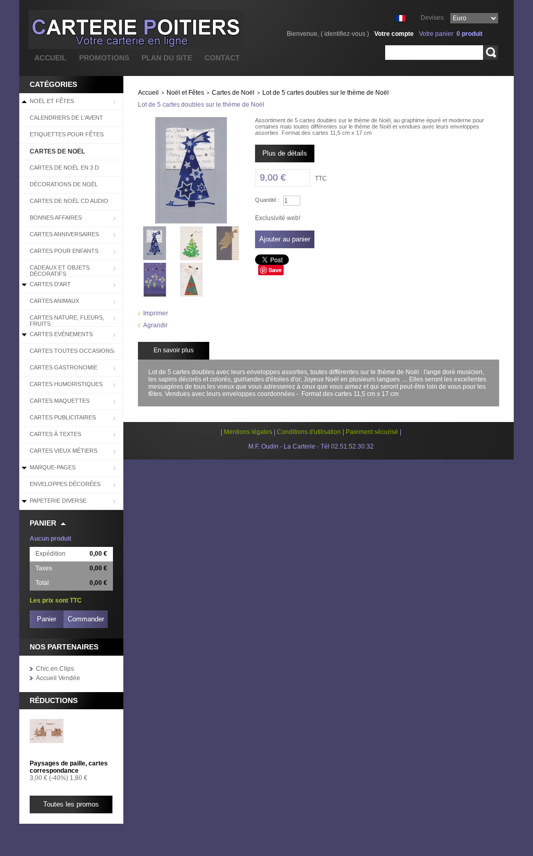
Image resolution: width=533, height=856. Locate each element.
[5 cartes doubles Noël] (155, 230)
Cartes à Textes (55, 434)
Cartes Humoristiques (66, 384)
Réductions (54, 700)
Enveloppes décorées (65, 484)
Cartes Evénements (61, 334)
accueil (50, 58)
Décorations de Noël (64, 184)
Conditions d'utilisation (309, 432)
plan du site (167, 58)
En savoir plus (174, 350)
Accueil (148, 92)
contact (222, 58)
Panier (43, 523)
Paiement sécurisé (372, 432)
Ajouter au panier (284, 239)
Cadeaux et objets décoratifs (60, 270)
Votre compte (394, 33)
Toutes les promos (71, 804)
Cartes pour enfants (64, 251)
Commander (86, 619)
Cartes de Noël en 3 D (64, 167)
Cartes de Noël (57, 151)
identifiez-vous (344, 33)
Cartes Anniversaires (64, 234)
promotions (104, 58)
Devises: (433, 17)
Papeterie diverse (58, 500)
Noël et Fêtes (52, 101)
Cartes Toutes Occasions (71, 351)
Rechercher (490, 52)
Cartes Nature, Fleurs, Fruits (67, 320)
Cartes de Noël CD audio (69, 201)
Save (275, 270)
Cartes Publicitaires (63, 417)
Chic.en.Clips (55, 668)
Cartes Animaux (54, 301)
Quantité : (267, 200)
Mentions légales (248, 432)
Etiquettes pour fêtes (67, 134)
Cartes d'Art (50, 284)
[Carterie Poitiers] (84, 29)
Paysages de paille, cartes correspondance (69, 767)
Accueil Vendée (58, 678)
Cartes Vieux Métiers (63, 451)
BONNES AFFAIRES (56, 217)
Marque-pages (52, 467)
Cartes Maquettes (60, 401)
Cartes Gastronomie (63, 367)
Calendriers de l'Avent (66, 117)
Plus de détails (284, 153)
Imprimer (155, 313)
